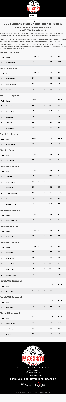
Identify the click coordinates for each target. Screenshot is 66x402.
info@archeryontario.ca (33, 372)
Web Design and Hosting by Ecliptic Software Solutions (33, 392)
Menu (32, 15)
